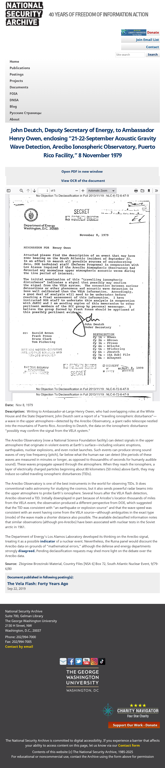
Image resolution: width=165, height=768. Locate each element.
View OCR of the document (83, 180)
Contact (152, 47)
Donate (153, 32)
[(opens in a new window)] (63, 663)
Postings (16, 74)
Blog (13, 106)
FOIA (13, 93)
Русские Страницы (25, 113)
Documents (19, 87)
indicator (47, 541)
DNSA (14, 100)
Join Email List (147, 39)
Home (14, 61)
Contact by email (19, 646)
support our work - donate (135, 725)
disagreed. (27, 551)
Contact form (129, 745)
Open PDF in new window (82, 171)
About (15, 119)
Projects (16, 81)
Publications (20, 68)
